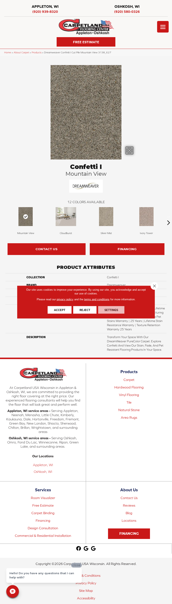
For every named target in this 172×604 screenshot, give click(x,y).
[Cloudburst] (66, 216)
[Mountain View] (25, 216)
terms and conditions (96, 299)
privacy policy (65, 299)
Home (7, 52)
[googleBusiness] (86, 548)
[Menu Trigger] (163, 27)
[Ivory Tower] (146, 216)
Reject (84, 310)
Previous (3, 216)
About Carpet (21, 52)
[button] (86, 42)
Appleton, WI (43, 465)
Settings (111, 310)
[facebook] (78, 548)
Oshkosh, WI (43, 471)
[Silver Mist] (106, 216)
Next (168, 216)
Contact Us (46, 249)
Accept (59, 310)
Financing (127, 249)
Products (37, 52)
